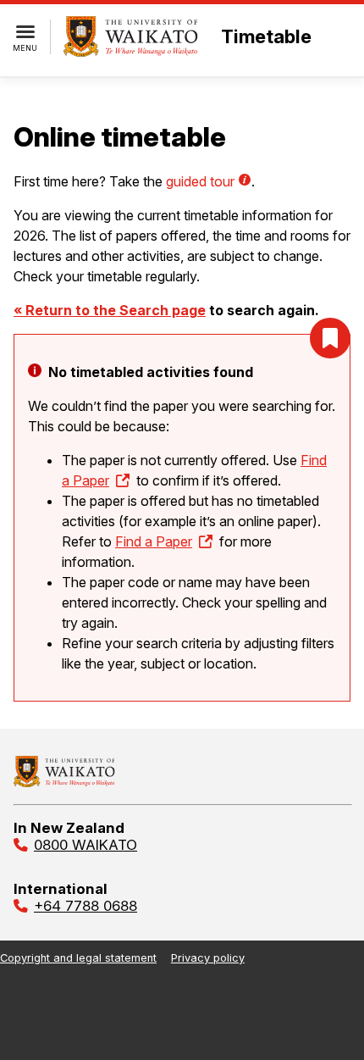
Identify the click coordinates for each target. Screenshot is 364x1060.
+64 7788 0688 (85, 905)
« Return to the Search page (110, 310)
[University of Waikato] (64, 782)
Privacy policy (208, 958)
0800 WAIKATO (85, 844)
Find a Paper (153, 541)
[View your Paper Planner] (330, 338)
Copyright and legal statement (78, 958)
